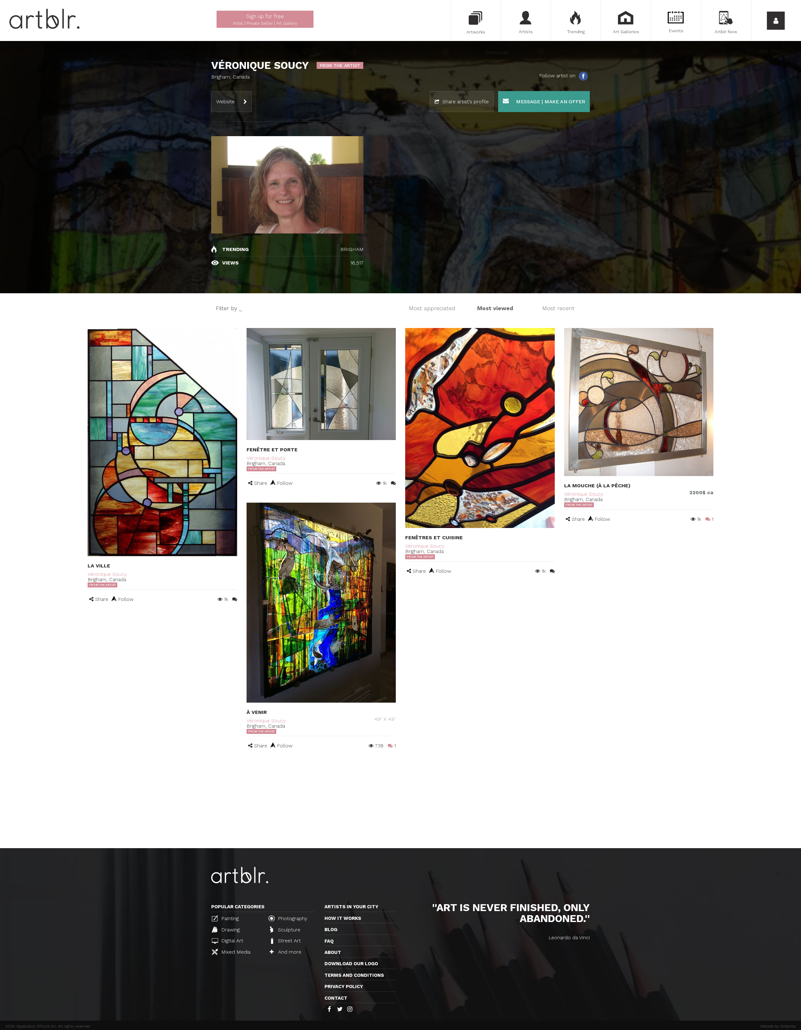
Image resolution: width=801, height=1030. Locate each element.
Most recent (558, 308)
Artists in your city (351, 907)
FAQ (329, 941)
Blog (330, 929)
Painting (229, 918)
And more (289, 952)
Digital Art (231, 941)
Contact (335, 998)
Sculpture (288, 930)
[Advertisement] (400, 801)
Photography (291, 918)
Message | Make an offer (549, 102)
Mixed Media (235, 952)
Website (225, 102)
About (332, 952)
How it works (342, 918)
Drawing (230, 930)
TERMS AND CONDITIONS (354, 975)
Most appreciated (432, 308)
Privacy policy (343, 986)
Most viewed (495, 308)
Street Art (288, 941)
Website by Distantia (778, 1026)
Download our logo (351, 963)
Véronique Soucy (107, 574)
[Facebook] (583, 75)
